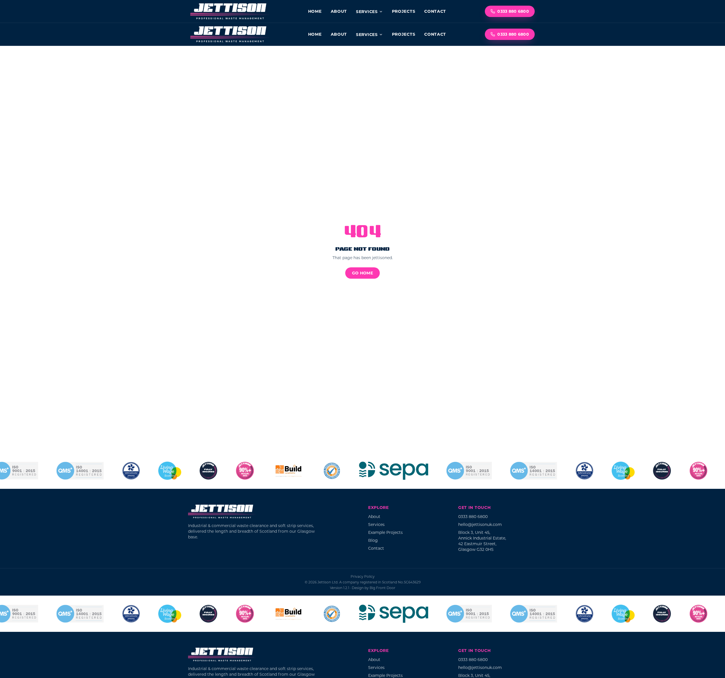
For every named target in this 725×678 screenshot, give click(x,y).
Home (315, 11)
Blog (373, 540)
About (339, 11)
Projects (403, 11)
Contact (435, 11)
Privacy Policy (363, 576)
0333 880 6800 (513, 11)
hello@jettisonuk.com (480, 524)
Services (367, 11)
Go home (362, 273)
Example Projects (385, 532)
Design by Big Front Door (373, 587)
